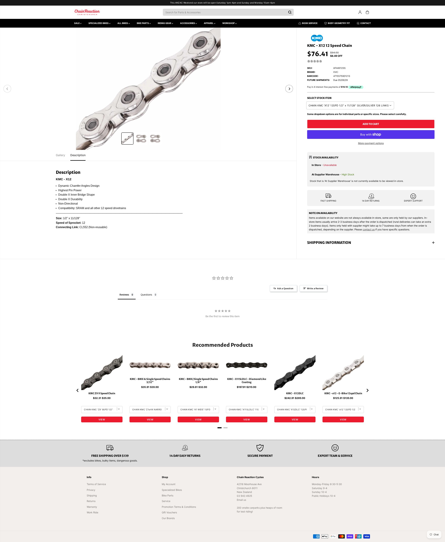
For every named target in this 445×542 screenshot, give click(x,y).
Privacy (91, 489)
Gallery (60, 155)
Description (78, 155)
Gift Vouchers (169, 512)
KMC (335, 72)
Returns (91, 501)
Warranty (92, 506)
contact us (369, 229)
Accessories (187, 23)
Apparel (209, 23)
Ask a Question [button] (285, 288)
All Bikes (122, 23)
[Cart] (367, 12)
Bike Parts (143, 23)
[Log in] (360, 12)
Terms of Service (96, 484)
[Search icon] (290, 12)
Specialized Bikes (98, 23)
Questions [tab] (146, 294)
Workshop (228, 23)
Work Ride (92, 512)
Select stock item (319, 98)
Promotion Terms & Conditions (179, 506)
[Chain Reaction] (87, 12)
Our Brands (168, 518)
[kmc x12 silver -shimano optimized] (148, 89)
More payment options (371, 143)
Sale (77, 23)
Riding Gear (165, 23)
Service (166, 501)
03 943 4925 (244, 495)
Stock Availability (325, 157)
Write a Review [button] (315, 288)
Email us (241, 499)
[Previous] (7, 89)
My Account (168, 484)
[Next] (289, 89)
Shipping (92, 495)
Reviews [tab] (124, 294)
